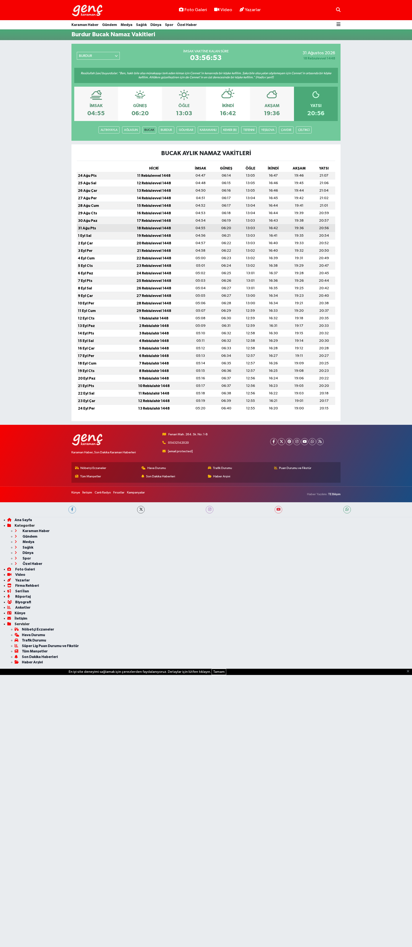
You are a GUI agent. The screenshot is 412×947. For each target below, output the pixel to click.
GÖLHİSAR (186, 130)
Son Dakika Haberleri (160, 476)
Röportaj (23, 596)
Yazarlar (253, 10)
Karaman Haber (84, 25)
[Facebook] (273, 441)
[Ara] (338, 10)
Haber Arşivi (221, 476)
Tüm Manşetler (90, 476)
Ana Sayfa (23, 520)
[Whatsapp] (312, 441)
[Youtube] (304, 441)
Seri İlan (22, 591)
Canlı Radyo (103, 492)
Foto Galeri (195, 10)
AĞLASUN (131, 130)
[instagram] (209, 509)
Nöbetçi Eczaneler (93, 468)
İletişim (87, 492)
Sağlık (141, 25)
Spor (169, 25)
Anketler (22, 607)
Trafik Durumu (222, 468)
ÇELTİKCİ (304, 130)
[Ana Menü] (338, 24)
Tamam (219, 672)
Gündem (109, 25)
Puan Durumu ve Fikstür (295, 468)
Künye (75, 492)
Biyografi (23, 602)
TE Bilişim (334, 494)
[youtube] (278, 509)
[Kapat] (409, 671)
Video (226, 10)
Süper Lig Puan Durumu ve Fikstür (50, 646)
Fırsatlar (118, 492)
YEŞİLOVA (267, 130)
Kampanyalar (136, 492)
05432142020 (178, 442)
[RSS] (320, 441)
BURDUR (166, 130)
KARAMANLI (208, 130)
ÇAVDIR (286, 130)
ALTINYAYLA (109, 130)
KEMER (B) (230, 130)
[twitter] (141, 509)
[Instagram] (296, 441)
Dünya (155, 25)
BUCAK (149, 130)
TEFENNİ (248, 130)
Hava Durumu (156, 468)
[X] (281, 441)
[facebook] (72, 509)
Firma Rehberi (27, 585)
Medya (126, 25)
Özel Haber (187, 25)
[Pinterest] (289, 441)
